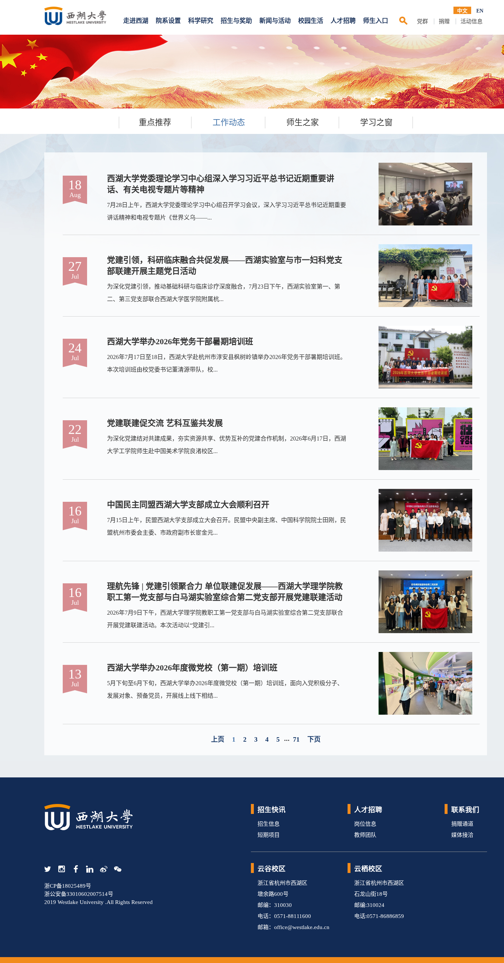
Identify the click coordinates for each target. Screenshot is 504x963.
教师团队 (365, 835)
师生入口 (375, 20)
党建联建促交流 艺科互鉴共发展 (165, 423)
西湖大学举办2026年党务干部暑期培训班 (180, 341)
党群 (422, 21)
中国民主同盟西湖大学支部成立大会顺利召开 (188, 504)
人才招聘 (343, 20)
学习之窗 (376, 122)
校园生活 (310, 20)
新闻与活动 (275, 20)
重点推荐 (155, 122)
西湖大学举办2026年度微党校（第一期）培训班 (192, 667)
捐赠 (444, 21)
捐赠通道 (462, 824)
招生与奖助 (236, 20)
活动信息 (471, 21)
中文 (462, 11)
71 (296, 739)
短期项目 (269, 835)
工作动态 (229, 122)
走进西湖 (135, 20)
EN (479, 11)
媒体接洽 (462, 835)
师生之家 (302, 122)
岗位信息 (365, 824)
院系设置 (168, 20)
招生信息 (269, 824)
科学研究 (200, 20)
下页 (314, 739)
